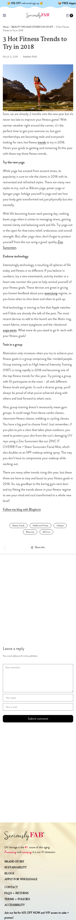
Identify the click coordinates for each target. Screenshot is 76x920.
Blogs (9, 873)
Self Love (46, 531)
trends (42, 142)
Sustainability (15, 867)
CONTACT (11, 887)
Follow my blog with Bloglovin (22, 509)
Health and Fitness (40, 525)
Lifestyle (60, 525)
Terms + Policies (17, 899)
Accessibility (14, 905)
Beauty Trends (18, 525)
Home (6, 27)
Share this (40, 547)
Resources (30, 531)
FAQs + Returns (16, 893)
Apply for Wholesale (20, 879)
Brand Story (14, 861)
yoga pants (10, 330)
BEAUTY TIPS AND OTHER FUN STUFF (32, 27)
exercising (51, 293)
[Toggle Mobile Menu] (7, 15)
